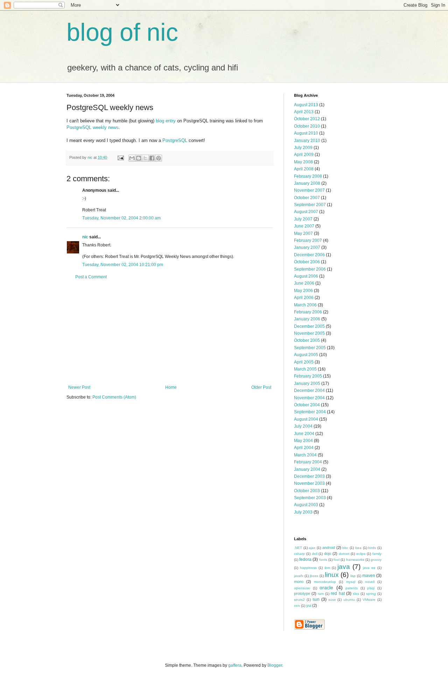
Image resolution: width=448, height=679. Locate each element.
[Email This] (131, 158)
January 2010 (307, 140)
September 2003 (310, 497)
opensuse (302, 588)
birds (372, 548)
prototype (302, 593)
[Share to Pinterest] (158, 158)
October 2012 (307, 118)
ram (321, 594)
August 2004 (306, 419)
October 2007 (307, 197)
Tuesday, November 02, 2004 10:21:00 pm (122, 264)
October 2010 (307, 126)
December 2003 (309, 476)
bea (358, 548)
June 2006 (304, 283)
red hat (337, 593)
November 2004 (309, 397)
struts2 (299, 600)
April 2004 (304, 447)
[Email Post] (120, 157)
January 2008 (307, 183)
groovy (376, 560)
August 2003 (306, 504)
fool (337, 560)
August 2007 (306, 211)
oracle (326, 587)
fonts (323, 560)
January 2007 (307, 247)
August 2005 (306, 354)
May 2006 (303, 290)
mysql (350, 582)
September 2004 (310, 411)
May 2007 (303, 233)
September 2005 (310, 347)
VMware (369, 600)
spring (371, 594)
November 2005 (309, 333)
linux (332, 574)
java (343, 566)
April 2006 (304, 297)
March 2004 (305, 455)
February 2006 (308, 312)
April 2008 (304, 169)
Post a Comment (91, 276)
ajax (312, 548)
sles (356, 594)
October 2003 (307, 490)
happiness (308, 568)
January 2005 (307, 383)
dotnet (344, 554)
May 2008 (303, 161)
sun (316, 599)
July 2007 (303, 219)
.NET (298, 548)
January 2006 (307, 319)
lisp (353, 576)
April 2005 (304, 362)
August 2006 (306, 276)
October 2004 (307, 404)
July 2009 (303, 147)
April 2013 (304, 111)
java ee (369, 568)
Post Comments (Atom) (114, 397)
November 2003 (309, 483)
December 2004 (309, 390)
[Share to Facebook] (151, 158)
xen (297, 605)
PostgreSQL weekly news (92, 127)
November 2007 (309, 190)
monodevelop (325, 582)
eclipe (361, 554)
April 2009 (304, 154)
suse (332, 600)
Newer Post (79, 387)
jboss (314, 576)
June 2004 (304, 433)
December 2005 (309, 326)
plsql (370, 588)
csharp (299, 554)
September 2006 (310, 269)
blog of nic (122, 32)
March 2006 (305, 305)
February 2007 (308, 240)
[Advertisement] (169, 332)
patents (351, 588)
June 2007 (304, 226)
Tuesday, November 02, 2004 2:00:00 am (121, 218)
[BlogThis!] (138, 158)
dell (314, 554)
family (377, 554)
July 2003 (303, 512)
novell (369, 582)
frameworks (355, 560)
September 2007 (310, 204)
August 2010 (306, 133)
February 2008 (308, 176)
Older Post (261, 387)
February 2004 (308, 462)
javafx (298, 576)
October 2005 (307, 340)
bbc (345, 548)
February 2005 (308, 376)
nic (85, 237)
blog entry (166, 120)
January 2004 (307, 469)
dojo (327, 553)
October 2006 (307, 261)
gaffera (234, 665)
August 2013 (306, 104)
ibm (327, 568)
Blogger (274, 665)
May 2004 (303, 440)
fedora (305, 559)
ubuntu (349, 600)
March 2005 (305, 369)
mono (298, 581)
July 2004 (303, 426)
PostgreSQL (174, 140)
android (328, 547)
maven (368, 575)
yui (308, 605)
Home (171, 387)
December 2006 (309, 254)
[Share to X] (145, 158)
